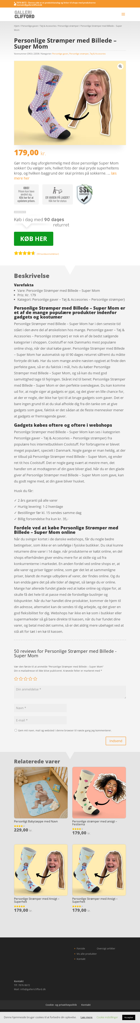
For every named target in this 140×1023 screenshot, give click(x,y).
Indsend (115, 741)
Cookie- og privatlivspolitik (61, 1004)
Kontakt (81, 959)
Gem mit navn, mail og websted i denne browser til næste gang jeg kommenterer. (65, 730)
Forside (81, 948)
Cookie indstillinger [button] (107, 1017)
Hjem (16, 25)
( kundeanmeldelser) (48, 253)
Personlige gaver (29, 25)
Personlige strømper (68, 25)
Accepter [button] (128, 1017)
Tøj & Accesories (48, 25)
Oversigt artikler (106, 948)
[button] (120, 66)
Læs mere (87, 1017)
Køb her (33, 238)
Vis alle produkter (87, 953)
